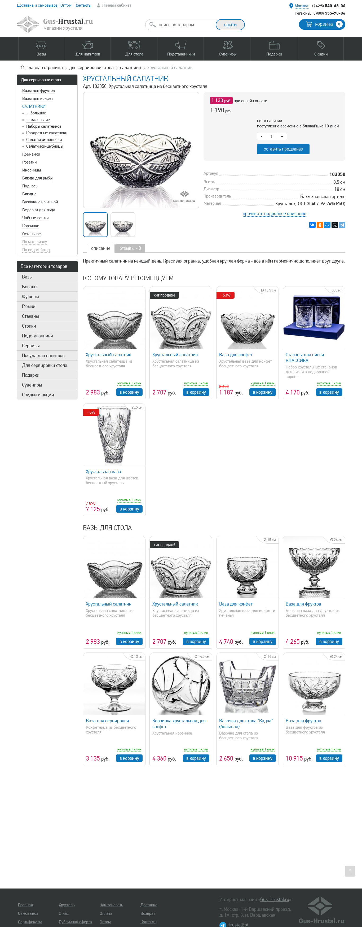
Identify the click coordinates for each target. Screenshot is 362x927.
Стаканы (30, 316)
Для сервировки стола (41, 80)
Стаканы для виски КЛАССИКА (305, 357)
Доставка (148, 905)
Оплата (106, 913)
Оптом (66, 5)
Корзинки (30, 226)
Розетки (29, 162)
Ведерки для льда (38, 210)
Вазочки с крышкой (40, 202)
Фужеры (30, 296)
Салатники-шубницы (44, 146)
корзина (327, 24)
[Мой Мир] (327, 225)
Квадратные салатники (46, 133)
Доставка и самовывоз (37, 5)
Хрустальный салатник (108, 355)
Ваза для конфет (236, 355)
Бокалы (29, 287)
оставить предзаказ (283, 149)
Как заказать (111, 905)
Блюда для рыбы (37, 178)
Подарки (30, 375)
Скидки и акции (38, 395)
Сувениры (32, 385)
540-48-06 (328, 5)
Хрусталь (66, 905)
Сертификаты (30, 922)
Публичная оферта (75, 922)
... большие (36, 113)
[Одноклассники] (320, 225)
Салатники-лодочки (44, 139)
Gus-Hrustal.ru (274, 899)
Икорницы (31, 170)
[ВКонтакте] (312, 225)
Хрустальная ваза (103, 471)
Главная (25, 905)
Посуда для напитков (43, 355)
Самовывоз (28, 913)
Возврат (147, 913)
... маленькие (38, 119)
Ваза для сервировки (107, 721)
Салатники (34, 106)
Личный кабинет (116, 5)
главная (45, 67)
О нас (64, 913)
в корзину (129, 392)
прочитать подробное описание (274, 213)
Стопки (29, 326)
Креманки (31, 154)
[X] (335, 225)
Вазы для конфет (37, 98)
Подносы (30, 186)
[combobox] (185, 24)
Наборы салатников (43, 126)
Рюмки (29, 306)
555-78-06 (329, 13)
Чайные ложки (35, 218)
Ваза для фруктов (303, 604)
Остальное (31, 234)
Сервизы (31, 346)
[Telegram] (342, 225)
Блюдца (29, 194)
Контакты (82, 5)
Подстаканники (37, 336)
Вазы (27, 277)
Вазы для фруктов (38, 90)
